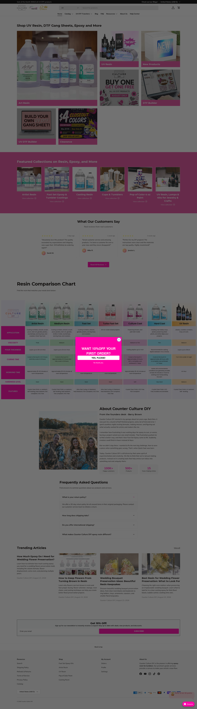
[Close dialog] (119, 339)
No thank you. (98, 362)
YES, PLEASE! (98, 357)
